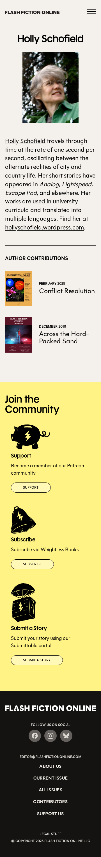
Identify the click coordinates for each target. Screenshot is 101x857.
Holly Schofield (25, 141)
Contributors (50, 801)
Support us (50, 813)
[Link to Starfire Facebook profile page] (35, 736)
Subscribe (32, 564)
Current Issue (50, 778)
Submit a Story (36, 660)
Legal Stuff (50, 834)
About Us (50, 766)
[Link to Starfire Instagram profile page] (50, 736)
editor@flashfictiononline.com (50, 756)
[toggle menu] (91, 12)
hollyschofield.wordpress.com (44, 227)
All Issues (51, 790)
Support (30, 487)
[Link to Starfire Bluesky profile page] (66, 736)
